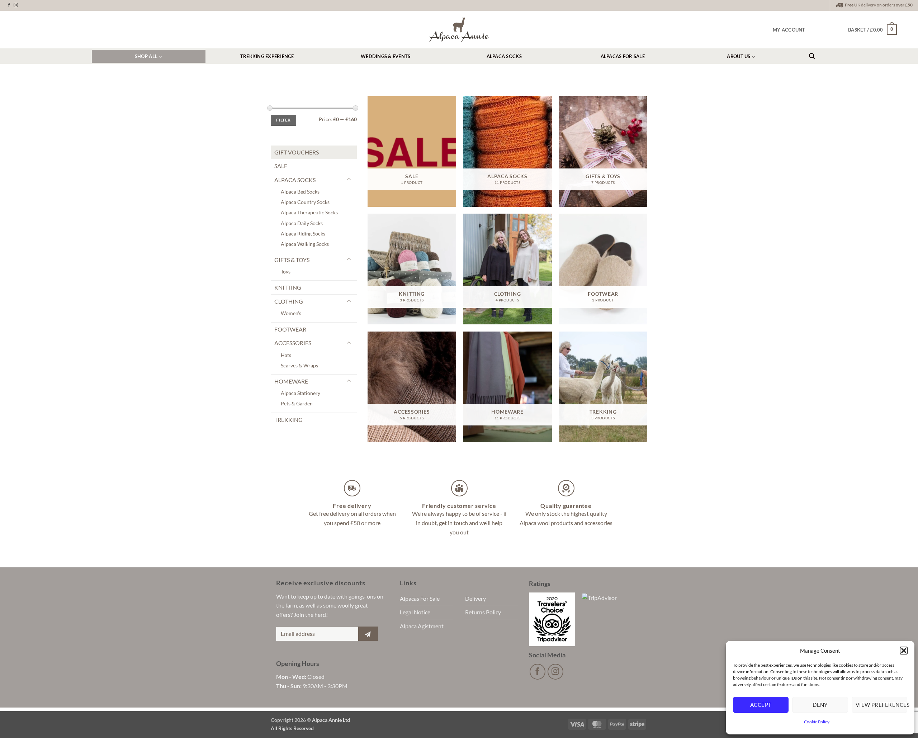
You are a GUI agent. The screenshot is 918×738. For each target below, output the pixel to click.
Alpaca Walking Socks (305, 244)
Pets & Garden (297, 403)
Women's (291, 313)
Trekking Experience (267, 56)
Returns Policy (483, 612)
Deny (820, 704)
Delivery (475, 598)
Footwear (290, 329)
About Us (738, 56)
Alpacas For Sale (623, 56)
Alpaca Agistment (422, 626)
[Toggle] (349, 179)
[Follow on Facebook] (9, 5)
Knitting (287, 287)
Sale (280, 165)
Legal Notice (415, 612)
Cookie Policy (816, 721)
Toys (285, 271)
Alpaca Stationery (300, 393)
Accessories (292, 342)
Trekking (288, 419)
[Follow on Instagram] (16, 5)
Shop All (146, 56)
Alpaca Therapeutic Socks (309, 212)
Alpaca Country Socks (305, 202)
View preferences (881, 704)
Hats (286, 355)
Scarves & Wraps (299, 365)
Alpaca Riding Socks (303, 233)
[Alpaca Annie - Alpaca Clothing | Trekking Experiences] (459, 29)
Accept (761, 704)
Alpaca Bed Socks (300, 192)
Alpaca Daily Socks (302, 223)
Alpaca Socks (504, 56)
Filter (283, 120)
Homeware (291, 381)
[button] (903, 650)
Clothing (288, 301)
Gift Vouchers (296, 152)
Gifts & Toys (291, 259)
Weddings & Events (385, 56)
